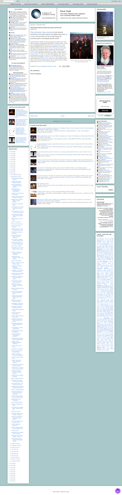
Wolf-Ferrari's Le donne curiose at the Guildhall (17, 381)
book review (110, 249)
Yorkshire (107, 349)
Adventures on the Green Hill (106, 239)
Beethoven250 (107, 248)
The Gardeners (104, 336)
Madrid (98, 297)
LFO (98, 295)
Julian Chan (104, 156)
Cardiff (107, 259)
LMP (109, 295)
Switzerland (99, 335)
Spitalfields (99, 331)
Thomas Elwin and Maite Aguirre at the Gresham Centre (17, 215)
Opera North (110, 310)
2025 (11, 153)
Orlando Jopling (107, 129)
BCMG (102, 248)
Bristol (105, 250)
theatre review (109, 338)
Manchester (102, 297)
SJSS (102, 327)
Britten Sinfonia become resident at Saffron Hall (17, 243)
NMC (112, 304)
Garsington (103, 283)
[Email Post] (59, 66)
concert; (111, 268)
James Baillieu (105, 135)
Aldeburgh (99, 241)
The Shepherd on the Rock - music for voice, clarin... (17, 212)
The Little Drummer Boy (16, 402)
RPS (105, 323)
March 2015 (14, 457)
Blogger (67, 491)
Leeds (108, 293)
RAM (100, 319)
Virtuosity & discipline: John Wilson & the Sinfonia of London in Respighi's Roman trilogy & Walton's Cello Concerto (65, 175)
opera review (106, 311)
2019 (11, 165)
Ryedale (98, 324)
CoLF (98, 266)
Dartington (106, 272)
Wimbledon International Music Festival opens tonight (16, 320)
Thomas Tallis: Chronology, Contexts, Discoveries (17, 197)
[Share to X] (66, 66)
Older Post (91, 116)
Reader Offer (107, 319)
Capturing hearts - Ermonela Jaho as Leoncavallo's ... (16, 190)
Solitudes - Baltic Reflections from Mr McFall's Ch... (16, 342)
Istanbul (111, 290)
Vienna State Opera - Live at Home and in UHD (17, 384)
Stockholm (99, 332)
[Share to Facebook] (67, 66)
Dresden (102, 273)
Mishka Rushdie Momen (106, 171)
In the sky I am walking (16, 245)
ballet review (108, 243)
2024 (11, 155)
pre (100, 318)
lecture (105, 293)
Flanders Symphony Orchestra (15, 425)
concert (111, 266)
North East (108, 305)
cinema (103, 264)
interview (104, 290)
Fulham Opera (109, 282)
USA (109, 341)
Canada (103, 259)
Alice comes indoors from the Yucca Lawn (17, 422)
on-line (111, 307)
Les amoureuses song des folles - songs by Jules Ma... (17, 408)
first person (110, 280)
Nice (110, 304)
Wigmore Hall (100, 347)
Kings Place (110, 292)
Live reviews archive (63, 4)
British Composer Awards (17, 378)
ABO (98, 239)
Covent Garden (106, 270)
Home (62, 116)
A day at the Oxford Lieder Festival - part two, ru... (17, 414)
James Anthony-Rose (103, 164)
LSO (110, 296)
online (98, 309)
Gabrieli (98, 283)
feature (101, 279)
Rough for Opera (15, 430)
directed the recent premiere (53, 47)
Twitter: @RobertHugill (47, 4)
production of (43, 61)
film (100, 280)
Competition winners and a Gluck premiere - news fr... (17, 249)
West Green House (109, 345)
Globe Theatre (108, 284)
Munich (111, 297)
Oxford (108, 313)
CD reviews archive (78, 4)
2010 (11, 471)
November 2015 (15, 176)
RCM (103, 319)
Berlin (111, 248)
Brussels (105, 252)
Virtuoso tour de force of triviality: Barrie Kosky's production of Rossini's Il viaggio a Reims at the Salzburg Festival (65, 159)
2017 (11, 169)
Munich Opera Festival (102, 299)
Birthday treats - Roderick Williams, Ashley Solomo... (17, 201)
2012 (11, 467)
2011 (11, 469)
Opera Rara (99, 311)
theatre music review (101, 338)
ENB (112, 275)
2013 (11, 465)
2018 (11, 167)
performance (102, 315)
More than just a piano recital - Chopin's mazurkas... (16, 236)
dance (102, 272)
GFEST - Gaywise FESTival (17, 389)
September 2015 (15, 445)
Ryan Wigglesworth (105, 127)
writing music (100, 349)
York (104, 349)
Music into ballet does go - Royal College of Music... (17, 396)
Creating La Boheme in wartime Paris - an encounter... (16, 253)
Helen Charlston (109, 139)
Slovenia (105, 327)
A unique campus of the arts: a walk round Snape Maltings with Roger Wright (55, 191)
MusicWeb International (107, 223)
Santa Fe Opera (107, 325)
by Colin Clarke (108, 255)
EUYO (107, 278)
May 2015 (14, 453)
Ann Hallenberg (108, 167)
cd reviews (110, 261)
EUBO (104, 278)
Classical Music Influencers (103, 81)
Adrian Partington (107, 136)
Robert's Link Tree (16, 4)
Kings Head (105, 291)
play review (102, 316)
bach (101, 243)
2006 (11, 479)
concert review (102, 268)
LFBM (112, 294)
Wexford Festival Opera (107, 346)
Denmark (111, 272)
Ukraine (106, 341)
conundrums (110, 269)
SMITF (109, 327)
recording (102, 320)
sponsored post (105, 331)
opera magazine (103, 310)
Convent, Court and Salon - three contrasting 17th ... (17, 428)
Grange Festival (100, 286)
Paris (98, 315)
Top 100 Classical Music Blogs (104, 80)
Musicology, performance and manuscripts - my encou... (17, 324)
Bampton (102, 244)
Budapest (111, 252)
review (105, 320)
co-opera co (110, 265)
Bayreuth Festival (101, 246)
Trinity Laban (108, 340)
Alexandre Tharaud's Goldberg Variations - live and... (16, 372)
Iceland (98, 290)
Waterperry (103, 343)
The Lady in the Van (15, 411)
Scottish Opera (104, 326)
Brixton (101, 252)
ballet (104, 243)
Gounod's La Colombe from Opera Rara (17, 194)
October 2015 (15, 443)
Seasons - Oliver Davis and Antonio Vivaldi (17, 263)
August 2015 (15, 447)
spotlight (111, 331)
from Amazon (104, 205)
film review (104, 280)
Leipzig (101, 294)
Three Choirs (100, 340)
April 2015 (14, 455)
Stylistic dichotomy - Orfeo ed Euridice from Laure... (17, 229)
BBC (107, 246)
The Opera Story (103, 337)
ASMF (108, 242)
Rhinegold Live (110, 320)
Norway (98, 307)
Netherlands (110, 301)
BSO (108, 252)
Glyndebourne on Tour (108, 285)
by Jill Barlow (106, 256)
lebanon (101, 293)
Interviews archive (92, 4)
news (35, 29)
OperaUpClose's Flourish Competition (17, 331)
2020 (11, 163)
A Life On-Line (100, 238)
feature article (106, 279)
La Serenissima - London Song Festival (17, 328)
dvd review (104, 274)
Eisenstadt (107, 275)
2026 (11, 151)
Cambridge (99, 259)
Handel (111, 289)
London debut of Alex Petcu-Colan (16, 313)
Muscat (108, 299)
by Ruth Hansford (104, 257)
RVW (112, 323)
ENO (106, 277)
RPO (103, 323)
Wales (98, 343)
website (111, 343)
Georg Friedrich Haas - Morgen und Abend (16, 182)
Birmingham (99, 249)
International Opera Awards (42, 32)
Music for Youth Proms (16, 260)
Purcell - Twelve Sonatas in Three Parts (17, 316)
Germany (99, 284)
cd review (103, 261)
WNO (112, 348)
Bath (103, 245)
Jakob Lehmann (107, 178)
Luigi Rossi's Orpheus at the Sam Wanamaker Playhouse (16, 393)
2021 (11, 161)
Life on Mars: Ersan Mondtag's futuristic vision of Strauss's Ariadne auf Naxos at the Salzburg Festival (62, 167)
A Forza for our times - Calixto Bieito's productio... (16, 335)
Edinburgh (111, 274)
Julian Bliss (106, 180)
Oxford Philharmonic (108, 314)
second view (110, 326)
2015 (11, 173)
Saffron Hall (103, 324)
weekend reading (100, 345)
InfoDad (111, 226)
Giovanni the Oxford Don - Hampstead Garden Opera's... (17, 418)
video (107, 342)
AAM (112, 238)
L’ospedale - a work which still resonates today (17, 271)
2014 (11, 463)
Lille (103, 295)
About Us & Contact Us (31, 4)
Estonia (98, 278)
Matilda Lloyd (106, 181)
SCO (112, 325)
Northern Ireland (109, 306)
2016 (11, 171)
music (112, 299)
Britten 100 (108, 251)
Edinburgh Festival (100, 275)
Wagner (111, 342)
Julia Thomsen (106, 144)
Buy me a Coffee (107, 92)
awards (98, 243)
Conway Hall (100, 270)
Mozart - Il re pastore (16, 222)
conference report (101, 269)
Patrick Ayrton (106, 170)
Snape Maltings (103, 329)
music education (101, 300)
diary (98, 273)
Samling (102, 325)
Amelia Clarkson (106, 160)
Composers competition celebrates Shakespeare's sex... (16, 267)
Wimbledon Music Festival (103, 348)
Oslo (105, 312)
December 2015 (15, 174)
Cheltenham (104, 263)
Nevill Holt (99, 302)
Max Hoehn (104, 142)
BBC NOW (110, 246)
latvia (98, 293)
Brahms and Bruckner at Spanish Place (16, 351)
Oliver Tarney (106, 145)
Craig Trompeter (102, 153)
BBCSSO (99, 248)
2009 (11, 473)
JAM (102, 291)
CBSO (110, 259)
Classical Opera (100, 265)
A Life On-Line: (107, 238)
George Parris (106, 157)
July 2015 (14, 449)
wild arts (107, 347)
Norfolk (103, 305)
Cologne (101, 266)
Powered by (101, 115)
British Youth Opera (101, 251)
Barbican (106, 244)
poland (107, 316)
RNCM (105, 321)
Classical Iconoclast (111, 220)
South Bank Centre (108, 330)
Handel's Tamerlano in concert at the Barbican (17, 354)
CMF (107, 265)
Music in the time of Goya (17, 224)
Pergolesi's (46, 55)
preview (107, 318)
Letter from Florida (106, 294)
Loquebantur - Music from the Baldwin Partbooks (17, 304)
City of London (109, 264)
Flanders (98, 282)
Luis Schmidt (106, 131)
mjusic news (107, 297)
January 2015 (15, 461)
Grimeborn (99, 288)
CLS (104, 265)
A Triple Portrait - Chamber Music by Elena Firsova (17, 368)
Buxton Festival (108, 254)
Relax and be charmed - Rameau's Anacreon (16, 307)
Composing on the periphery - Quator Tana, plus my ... (17, 258)
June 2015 (14, 451)
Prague (98, 318)
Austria (111, 242)
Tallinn (103, 335)
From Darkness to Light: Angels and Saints (16, 281)
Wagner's (47, 58)
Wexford (98, 346)
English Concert (101, 277)
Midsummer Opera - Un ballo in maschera (16, 301)
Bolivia (104, 249)
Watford (107, 343)
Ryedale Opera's (38, 54)
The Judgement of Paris (43, 183)
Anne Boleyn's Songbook (17, 348)
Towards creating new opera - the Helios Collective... (16, 361)
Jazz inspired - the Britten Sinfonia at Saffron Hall (17, 240)
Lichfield (100, 295)
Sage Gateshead (109, 324)
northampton (102, 306)
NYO (103, 307)
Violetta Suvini (105, 122)
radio (98, 319)
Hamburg (106, 289)
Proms (111, 318)
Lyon (112, 296)
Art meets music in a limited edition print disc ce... (17, 274)
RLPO (101, 321)
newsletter (106, 304)
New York (109, 302)
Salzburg (98, 325)
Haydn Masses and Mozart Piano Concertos (17, 433)
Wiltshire (111, 347)
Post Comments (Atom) (65, 121)
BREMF (98, 250)
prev (103, 318)
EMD (110, 275)
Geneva (107, 283)
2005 (11, 481)
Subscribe (105, 110)
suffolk (107, 334)
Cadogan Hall (110, 258)
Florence (103, 282)
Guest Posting (109, 288)
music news (109, 300)
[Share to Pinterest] (69, 66)
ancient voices (110, 240)
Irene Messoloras (107, 138)
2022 (11, 159)
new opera (104, 302)
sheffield (98, 327)
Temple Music (108, 335)
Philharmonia (108, 315)
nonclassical (99, 305)
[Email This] (62, 66)
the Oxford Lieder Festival (58, 44)
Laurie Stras (101, 174)
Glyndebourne (100, 285)
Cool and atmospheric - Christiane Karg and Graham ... (16, 186)
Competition (106, 266)
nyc (101, 307)
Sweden (111, 334)
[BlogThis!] (64, 66)
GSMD (103, 288)
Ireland (108, 290)
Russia (108, 323)
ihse (101, 290)
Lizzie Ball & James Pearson (104, 158)
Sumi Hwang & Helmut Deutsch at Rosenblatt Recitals (17, 440)
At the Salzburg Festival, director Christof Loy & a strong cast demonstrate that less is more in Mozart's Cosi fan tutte (21, 140)
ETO (101, 278)
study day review (101, 334)
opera (104, 309)
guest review (100, 289)
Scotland (99, 326)
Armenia (103, 242)
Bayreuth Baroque (109, 245)
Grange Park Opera (108, 286)
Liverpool (106, 295)
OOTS (101, 309)
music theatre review (102, 301)
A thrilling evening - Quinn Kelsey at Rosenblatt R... (17, 339)
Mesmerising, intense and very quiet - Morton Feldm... (17, 278)
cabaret (104, 258)
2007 (11, 477)
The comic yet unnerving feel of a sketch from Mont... (16, 292)
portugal (111, 316)
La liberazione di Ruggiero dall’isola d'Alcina (17, 365)
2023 (11, 157)
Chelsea (98, 263)
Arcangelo (99, 242)
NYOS (106, 307)
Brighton (102, 250)
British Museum (110, 250)
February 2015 (15, 459)
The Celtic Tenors (102, 134)
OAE (108, 307)
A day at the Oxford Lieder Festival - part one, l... (17, 436)
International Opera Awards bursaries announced (17, 387)
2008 (11, 475)
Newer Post (33, 116)
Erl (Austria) (110, 277)
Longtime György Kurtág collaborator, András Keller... (16, 297)
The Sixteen (110, 337)
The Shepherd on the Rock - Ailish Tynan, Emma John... (17, 208)
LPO (107, 296)
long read (104, 296)
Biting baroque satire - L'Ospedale (16, 400)
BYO (102, 258)
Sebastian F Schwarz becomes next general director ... (17, 285)
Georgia (111, 283)
